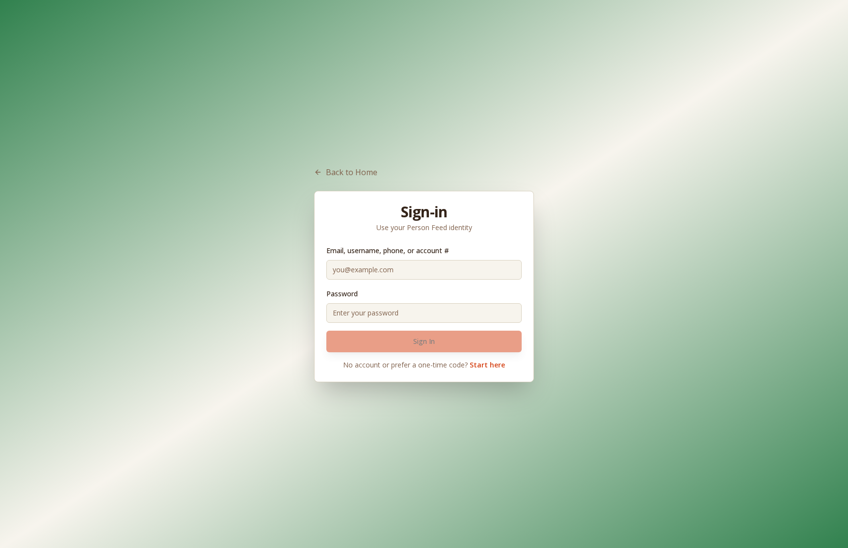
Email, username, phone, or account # (387, 250)
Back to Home (351, 172)
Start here (487, 364)
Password (342, 293)
